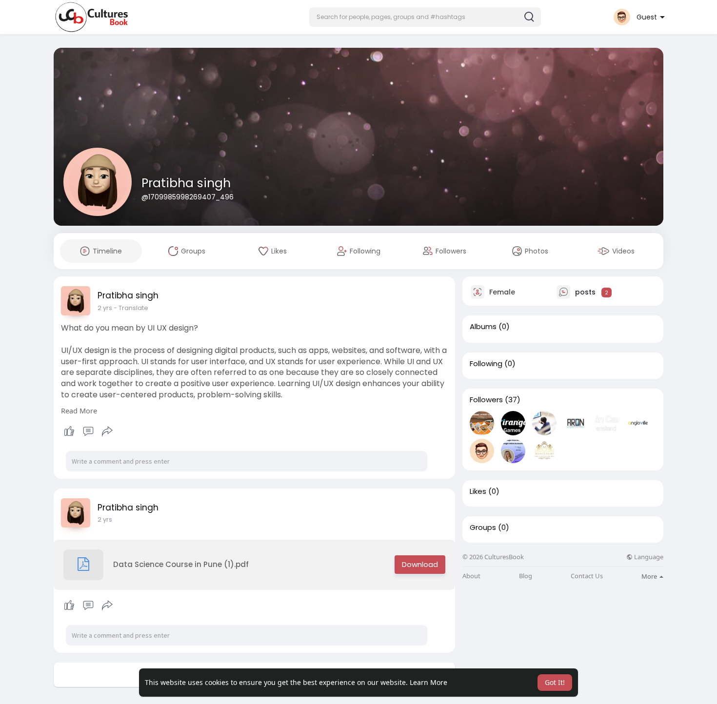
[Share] (107, 431)
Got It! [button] (555, 682)
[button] (425, 17)
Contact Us (587, 576)
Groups (483, 527)
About (471, 576)
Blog (525, 576)
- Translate (131, 308)
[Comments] (88, 431)
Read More (79, 410)
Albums (483, 327)
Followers (486, 400)
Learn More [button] (428, 682)
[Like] (88, 431)
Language (648, 557)
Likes (478, 491)
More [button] (649, 576)
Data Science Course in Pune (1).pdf (181, 564)
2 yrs (105, 308)
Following (486, 364)
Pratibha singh (186, 183)
